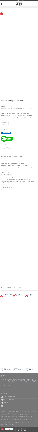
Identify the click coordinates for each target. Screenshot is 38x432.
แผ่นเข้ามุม (2, 421)
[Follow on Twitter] (5, 385)
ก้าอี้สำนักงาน (29, 411)
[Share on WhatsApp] (1, 148)
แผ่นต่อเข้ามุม (35, 419)
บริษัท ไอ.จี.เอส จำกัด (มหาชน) (8, 399)
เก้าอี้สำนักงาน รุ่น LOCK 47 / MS (14, 419)
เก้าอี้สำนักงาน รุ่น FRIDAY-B (5, 419)
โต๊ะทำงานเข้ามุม (30, 422)
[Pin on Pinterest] (9, 148)
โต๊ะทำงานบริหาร (24, 422)
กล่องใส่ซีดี (21, 411)
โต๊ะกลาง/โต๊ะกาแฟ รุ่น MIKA (9, 421)
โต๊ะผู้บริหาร (14, 424)
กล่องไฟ (25, 411)
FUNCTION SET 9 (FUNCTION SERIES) (18, 370)
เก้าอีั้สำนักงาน (8, 414)
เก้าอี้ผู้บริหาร (30, 416)
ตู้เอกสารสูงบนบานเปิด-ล (4, 413)
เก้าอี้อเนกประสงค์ (22, 419)
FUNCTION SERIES (6, 144)
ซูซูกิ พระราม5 (5, 402)
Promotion (15, 0)
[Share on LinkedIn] (10, 148)
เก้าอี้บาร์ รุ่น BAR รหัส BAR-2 (14, 416)
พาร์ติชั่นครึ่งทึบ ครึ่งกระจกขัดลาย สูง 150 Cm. (23, 413)
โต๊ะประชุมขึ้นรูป (9, 424)
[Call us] (7, 385)
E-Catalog (19, 0)
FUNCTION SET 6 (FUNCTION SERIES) (30, 370)
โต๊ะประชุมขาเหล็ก (3, 424)
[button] (23, 0)
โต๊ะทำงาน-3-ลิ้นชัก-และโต (12, 422)
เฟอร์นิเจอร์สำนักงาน (29, 419)
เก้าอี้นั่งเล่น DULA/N (17, 414)
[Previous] (1, 333)
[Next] (37, 333)
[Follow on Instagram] (3, 385)
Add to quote (6, 132)
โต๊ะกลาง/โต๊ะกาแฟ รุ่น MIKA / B (18, 421)
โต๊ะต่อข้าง (2, 422)
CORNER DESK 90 (3, 411)
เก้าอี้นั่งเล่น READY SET (29, 414)
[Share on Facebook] (3, 148)
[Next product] (19, 9)
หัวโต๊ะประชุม (3, 414)
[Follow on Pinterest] (9, 385)
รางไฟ (31, 413)
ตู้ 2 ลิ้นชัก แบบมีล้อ (34, 411)
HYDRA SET (5, 405)
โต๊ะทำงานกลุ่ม (19, 422)
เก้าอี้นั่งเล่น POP (23, 414)
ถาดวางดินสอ (11, 413)
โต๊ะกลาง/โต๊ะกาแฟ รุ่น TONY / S (28, 421)
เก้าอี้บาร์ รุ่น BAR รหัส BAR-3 (23, 416)
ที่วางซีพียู (14, 413)
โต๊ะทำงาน (6, 422)
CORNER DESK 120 (10, 411)
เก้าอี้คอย (12, 414)
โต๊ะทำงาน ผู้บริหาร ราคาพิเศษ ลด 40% (10, 396)
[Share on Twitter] (5, 148)
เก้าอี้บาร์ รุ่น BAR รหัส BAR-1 (5, 416)
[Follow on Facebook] (1, 385)
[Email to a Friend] (7, 148)
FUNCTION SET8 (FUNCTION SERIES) (5, 370)
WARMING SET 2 (16, 411)
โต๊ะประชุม (35, 422)
